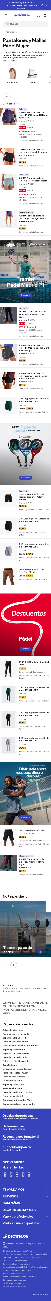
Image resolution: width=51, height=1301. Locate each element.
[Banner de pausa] (42, 5)
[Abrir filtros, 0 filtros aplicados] (7, 96)
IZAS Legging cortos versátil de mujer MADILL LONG (34, 399)
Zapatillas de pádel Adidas (16, 1053)
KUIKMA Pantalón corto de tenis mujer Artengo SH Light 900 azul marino (33, 376)
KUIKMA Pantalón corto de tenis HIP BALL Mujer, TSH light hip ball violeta (33, 115)
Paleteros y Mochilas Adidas (16, 1061)
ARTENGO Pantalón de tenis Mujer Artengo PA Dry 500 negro (32, 314)
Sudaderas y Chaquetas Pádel (17, 1100)
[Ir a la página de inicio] (22, 15)
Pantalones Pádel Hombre (15, 1042)
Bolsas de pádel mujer (13, 1030)
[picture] (8, 116)
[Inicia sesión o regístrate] (38, 15)
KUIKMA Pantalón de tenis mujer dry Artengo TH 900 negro (31, 862)
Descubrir (25, 295)
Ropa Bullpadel (10, 1065)
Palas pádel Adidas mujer (15, 1073)
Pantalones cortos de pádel (16, 1034)
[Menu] (6, 15)
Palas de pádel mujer (13, 1088)
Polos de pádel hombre (14, 1077)
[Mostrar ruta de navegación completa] (4, 32)
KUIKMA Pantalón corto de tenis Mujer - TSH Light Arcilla (33, 179)
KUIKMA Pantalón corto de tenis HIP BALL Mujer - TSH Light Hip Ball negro (34, 348)
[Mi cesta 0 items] (45, 15)
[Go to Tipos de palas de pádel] (40, 952)
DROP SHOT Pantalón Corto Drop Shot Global (32, 570)
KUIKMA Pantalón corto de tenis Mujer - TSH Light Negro (33, 150)
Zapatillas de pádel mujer (15, 1057)
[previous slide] (6, 965)
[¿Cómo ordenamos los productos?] (4, 103)
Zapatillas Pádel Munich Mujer (17, 1092)
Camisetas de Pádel (12, 1080)
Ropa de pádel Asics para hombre (19, 1104)
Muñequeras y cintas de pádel (17, 1069)
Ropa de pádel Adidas (13, 1084)
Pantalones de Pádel (13, 1096)
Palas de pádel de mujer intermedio (20, 1045)
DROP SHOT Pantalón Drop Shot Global (34, 663)
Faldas (33, 82)
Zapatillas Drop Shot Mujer (15, 1038)
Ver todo (25, 649)
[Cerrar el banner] (46, 5)
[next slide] (13, 965)
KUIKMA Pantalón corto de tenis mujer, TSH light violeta (32, 217)
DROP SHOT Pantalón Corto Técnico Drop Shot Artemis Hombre (32, 497)
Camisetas (12, 82)
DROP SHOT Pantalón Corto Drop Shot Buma (32, 831)
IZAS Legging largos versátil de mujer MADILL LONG (34, 688)
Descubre (25, 817)
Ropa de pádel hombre (14, 1049)
